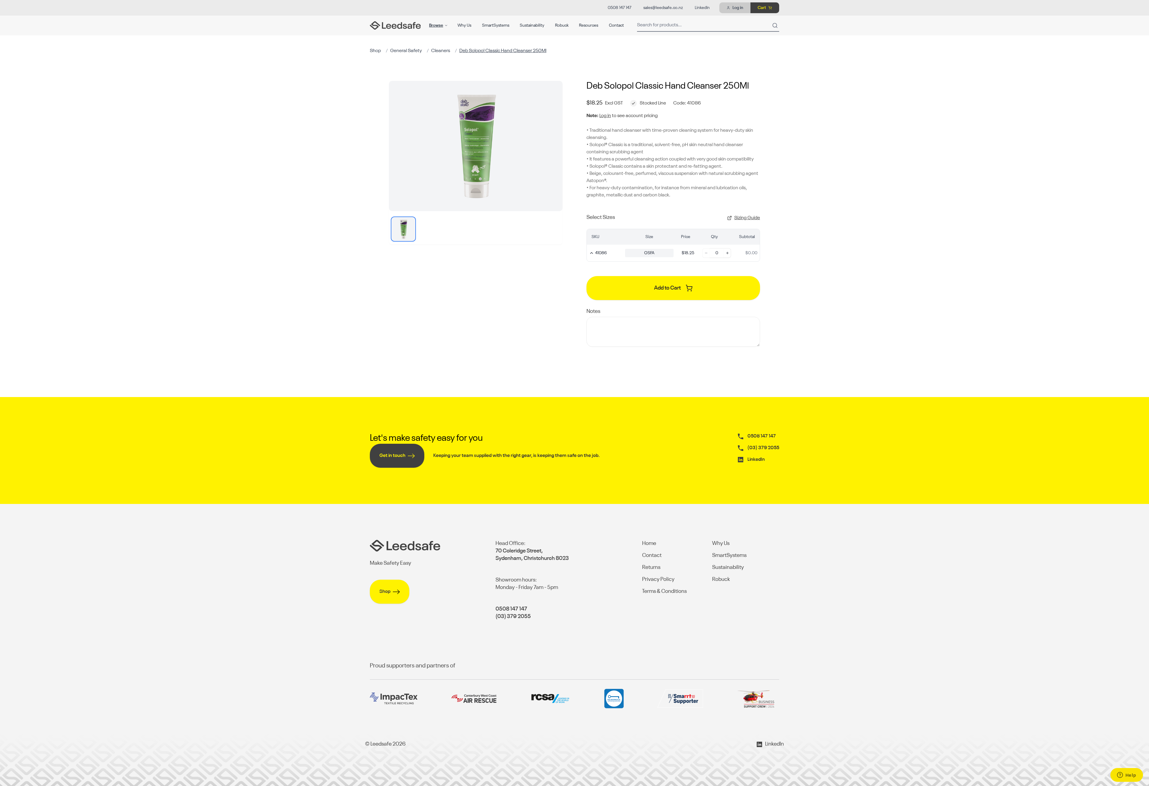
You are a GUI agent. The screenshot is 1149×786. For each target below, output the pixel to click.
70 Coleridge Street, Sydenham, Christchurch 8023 (532, 554)
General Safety (406, 51)
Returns (651, 567)
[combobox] (708, 25)
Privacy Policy (658, 579)
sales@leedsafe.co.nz (663, 8)
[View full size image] (476, 146)
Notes (593, 311)
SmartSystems (495, 25)
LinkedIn (702, 8)
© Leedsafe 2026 (385, 744)
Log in (605, 115)
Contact (616, 25)
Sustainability (532, 25)
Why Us (464, 25)
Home (649, 543)
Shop (375, 51)
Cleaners (440, 51)
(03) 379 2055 (763, 448)
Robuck (562, 25)
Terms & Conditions (664, 591)
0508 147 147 (619, 8)
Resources (588, 25)
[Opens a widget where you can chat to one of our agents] (1126, 775)
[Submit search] (775, 25)
